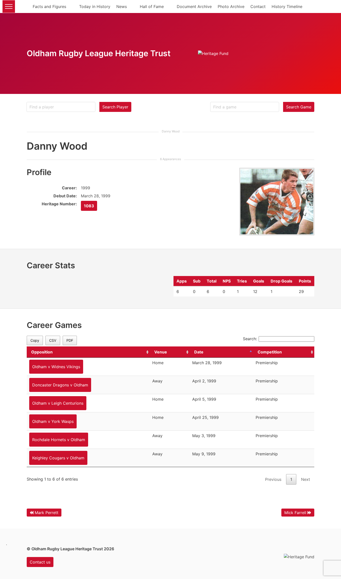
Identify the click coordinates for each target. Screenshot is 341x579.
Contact (258, 6)
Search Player (115, 106)
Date (198, 351)
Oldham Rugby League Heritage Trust (98, 53)
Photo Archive (231, 6)
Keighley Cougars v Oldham (58, 457)
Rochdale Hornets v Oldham (58, 439)
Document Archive (194, 6)
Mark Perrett (46, 512)
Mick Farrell (295, 512)
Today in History (94, 6)
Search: (250, 338)
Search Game (298, 106)
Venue (160, 351)
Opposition (42, 351)
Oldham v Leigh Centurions (57, 403)
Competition (270, 351)
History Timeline (287, 6)
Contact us (40, 562)
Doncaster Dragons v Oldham (60, 384)
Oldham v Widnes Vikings (56, 366)
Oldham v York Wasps (53, 421)
